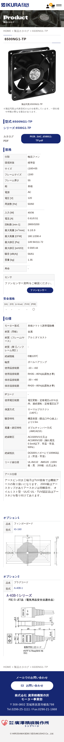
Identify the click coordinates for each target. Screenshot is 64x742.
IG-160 (18, 529)
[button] (32, 685)
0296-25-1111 (21, 709)
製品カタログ (21, 31)
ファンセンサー (38, 290)
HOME (7, 31)
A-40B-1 (18, 588)
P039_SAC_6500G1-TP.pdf (41, 138)
